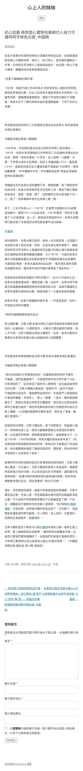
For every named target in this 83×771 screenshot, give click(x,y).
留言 (8, 641)
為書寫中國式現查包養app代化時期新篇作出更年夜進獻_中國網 (60, 593)
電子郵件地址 (14, 698)
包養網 (9, 231)
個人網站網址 (13, 713)
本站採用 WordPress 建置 (18, 764)
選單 (41, 18)
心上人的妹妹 (41, 8)
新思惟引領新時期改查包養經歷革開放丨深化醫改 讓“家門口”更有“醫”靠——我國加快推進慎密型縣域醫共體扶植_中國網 (23, 599)
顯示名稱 (11, 683)
